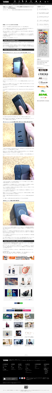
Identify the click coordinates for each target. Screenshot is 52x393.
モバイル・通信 (5, 366)
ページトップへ (26, 355)
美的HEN (46, 373)
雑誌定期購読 (31, 378)
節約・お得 (19, 367)
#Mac (43, 62)
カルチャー (36, 366)
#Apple (41, 62)
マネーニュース (20, 369)
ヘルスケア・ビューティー (29, 370)
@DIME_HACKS (19, 310)
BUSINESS (13, 364)
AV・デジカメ (4, 365)
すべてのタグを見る (46, 65)
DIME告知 (45, 365)
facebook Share (15, 303)
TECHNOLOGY (6, 364)
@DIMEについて (28, 377)
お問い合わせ (44, 377)
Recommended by (27, 299)
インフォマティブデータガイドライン (38, 377)
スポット (36, 365)
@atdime (11, 310)
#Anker (13, 9)
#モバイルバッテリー (29, 9)
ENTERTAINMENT (38, 364)
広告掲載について (44, 378)
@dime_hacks (27, 310)
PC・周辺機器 (11, 4)
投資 (18, 366)
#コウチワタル (23, 9)
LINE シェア (21, 303)
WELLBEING (46, 371)
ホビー (35, 367)
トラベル (27, 367)
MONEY (20, 364)
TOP (3, 4)
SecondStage (46, 370)
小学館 (29, 378)
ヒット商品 (12, 367)
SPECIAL (46, 369)
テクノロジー (7, 4)
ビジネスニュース (13, 369)
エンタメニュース (37, 368)
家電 (3, 367)
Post (18, 303)
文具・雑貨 (27, 368)
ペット (26, 371)
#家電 (46, 62)
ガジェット (4, 368)
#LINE (38, 62)
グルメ (26, 366)
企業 (11, 366)
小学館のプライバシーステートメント (38, 378)
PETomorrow (46, 372)
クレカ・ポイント (20, 368)
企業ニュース (47, 368)
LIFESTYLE (28, 364)
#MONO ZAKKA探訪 (17, 9)
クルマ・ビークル (28, 365)
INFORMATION (47, 364)
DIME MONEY (20, 365)
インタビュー (12, 368)
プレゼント (45, 366)
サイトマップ (32, 377)
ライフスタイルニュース (28, 372)
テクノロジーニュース (5, 370)
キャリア (12, 365)
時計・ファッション (28, 369)
